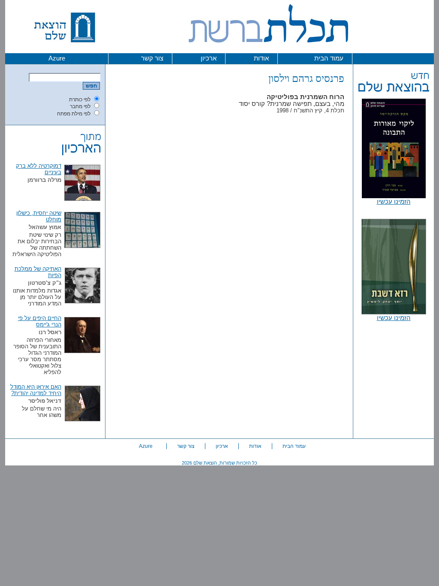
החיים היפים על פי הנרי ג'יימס (39, 321)
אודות (261, 58)
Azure (56, 58)
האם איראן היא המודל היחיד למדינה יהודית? (35, 390)
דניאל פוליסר (44, 401)
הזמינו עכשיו (394, 201)
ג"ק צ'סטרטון (44, 283)
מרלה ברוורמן (44, 180)
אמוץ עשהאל (45, 227)
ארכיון (208, 58)
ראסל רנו (50, 332)
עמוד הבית (328, 58)
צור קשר (152, 58)
